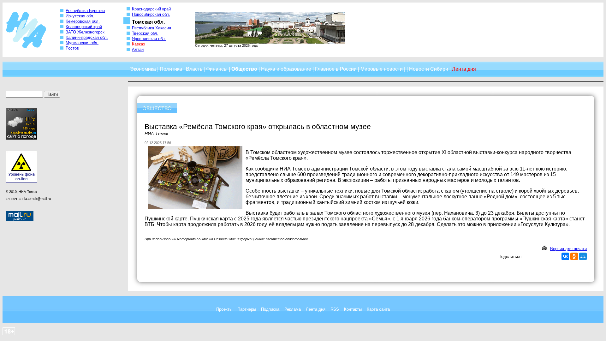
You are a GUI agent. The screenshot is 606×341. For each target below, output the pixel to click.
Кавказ (138, 44)
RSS (334, 309)
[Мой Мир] (583, 256)
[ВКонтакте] (565, 256)
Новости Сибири (428, 69)
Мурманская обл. (82, 42)
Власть (194, 69)
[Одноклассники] (574, 256)
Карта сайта (378, 309)
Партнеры (246, 309)
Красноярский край (84, 26)
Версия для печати (568, 248)
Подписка (270, 309)
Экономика (143, 69)
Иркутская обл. (80, 16)
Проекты (224, 309)
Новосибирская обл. (151, 14)
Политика (171, 69)
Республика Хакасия (151, 28)
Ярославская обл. (149, 38)
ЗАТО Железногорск (85, 32)
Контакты (353, 309)
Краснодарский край (151, 9)
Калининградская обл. (87, 37)
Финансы (217, 69)
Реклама (292, 309)
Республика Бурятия (85, 10)
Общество (244, 69)
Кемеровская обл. (83, 21)
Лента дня (315, 309)
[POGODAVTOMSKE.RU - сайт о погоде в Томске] (21, 138)
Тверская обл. (145, 33)
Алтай (138, 49)
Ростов (72, 48)
